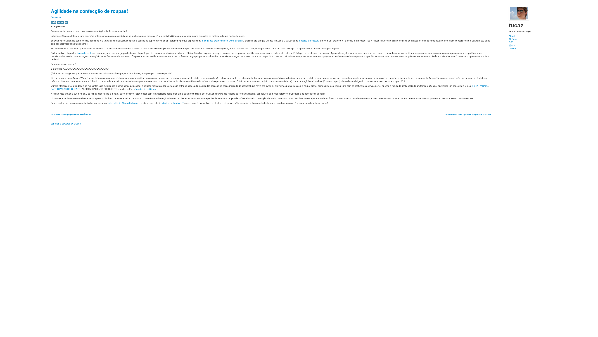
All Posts (513, 39)
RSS (511, 42)
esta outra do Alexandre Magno (123, 103)
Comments (56, 17)
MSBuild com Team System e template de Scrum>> (468, 114)
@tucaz (512, 45)
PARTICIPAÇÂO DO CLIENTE (65, 88)
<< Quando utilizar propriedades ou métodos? (71, 114)
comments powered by (66, 123)
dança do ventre (85, 53)
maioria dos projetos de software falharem (222, 40)
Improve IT (178, 103)
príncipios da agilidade (145, 88)
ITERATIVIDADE (480, 85)
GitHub (512, 48)
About (512, 35)
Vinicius (165, 103)
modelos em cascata (309, 40)
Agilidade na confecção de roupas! (89, 10)
